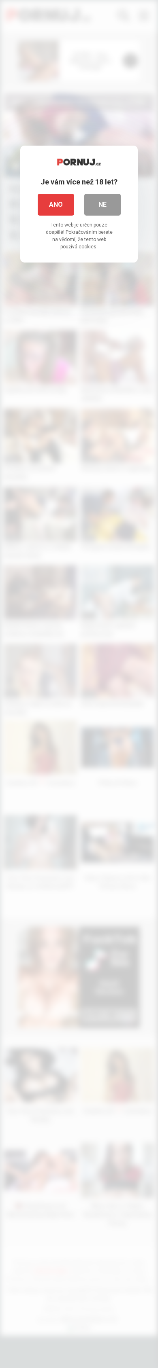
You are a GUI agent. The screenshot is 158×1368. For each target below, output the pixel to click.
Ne (102, 204)
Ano (56, 204)
